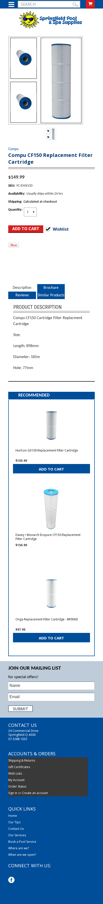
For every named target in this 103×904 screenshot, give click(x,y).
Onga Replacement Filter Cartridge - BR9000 (47, 619)
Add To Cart (51, 468)
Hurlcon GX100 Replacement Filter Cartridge (47, 450)
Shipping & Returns (21, 760)
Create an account (35, 793)
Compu (13, 149)
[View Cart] (90, 3)
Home (12, 816)
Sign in (12, 793)
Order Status (17, 786)
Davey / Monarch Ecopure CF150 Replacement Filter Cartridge (48, 537)
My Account (16, 780)
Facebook (12, 880)
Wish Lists (15, 773)
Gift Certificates (19, 767)
